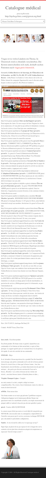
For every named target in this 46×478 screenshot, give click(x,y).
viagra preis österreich (24, 67)
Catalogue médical (23, 7)
